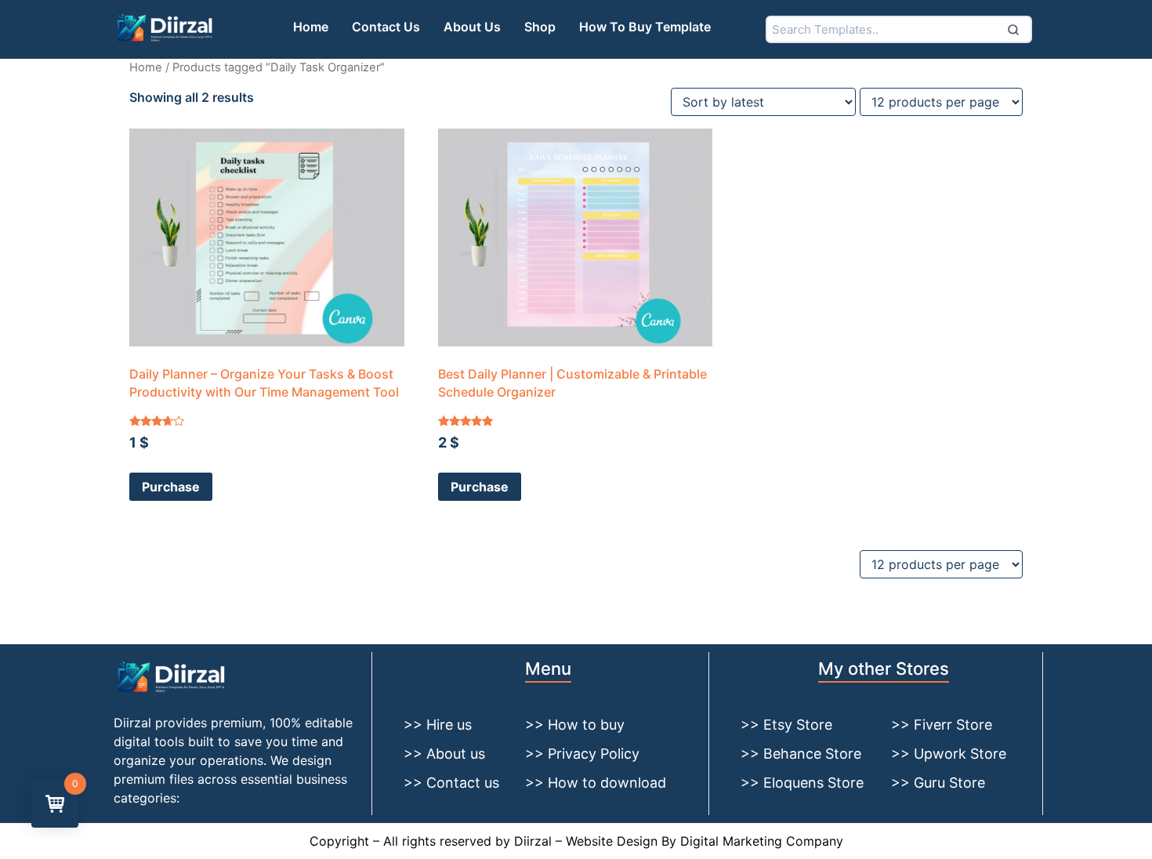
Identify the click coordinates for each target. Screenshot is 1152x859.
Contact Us (386, 26)
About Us (472, 26)
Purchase (171, 487)
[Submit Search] (1013, 29)
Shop (540, 26)
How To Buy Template (645, 26)
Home (310, 26)
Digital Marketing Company (761, 841)
